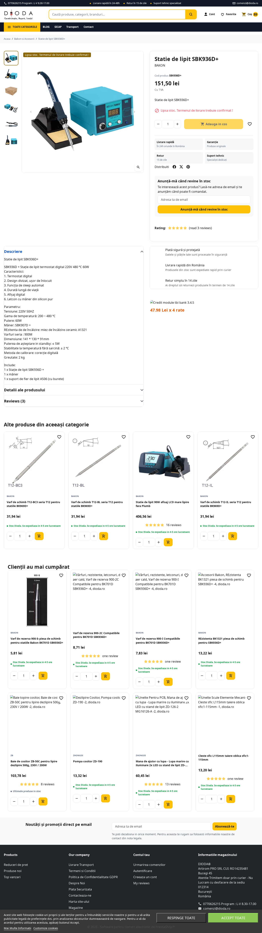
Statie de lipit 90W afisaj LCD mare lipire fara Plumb (162, 504)
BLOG (46, 27)
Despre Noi (77, 883)
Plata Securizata (80, 889)
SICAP (58, 27)
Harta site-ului (79, 901)
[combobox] (117, 14)
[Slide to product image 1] (11, 58)
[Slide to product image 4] (11, 107)
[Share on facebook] (174, 167)
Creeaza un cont (145, 877)
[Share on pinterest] (188, 167)
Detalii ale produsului (24, 389)
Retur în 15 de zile (137, 3)
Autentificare (142, 871)
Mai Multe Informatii (17, 928)
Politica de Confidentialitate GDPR (93, 877)
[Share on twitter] (181, 167)
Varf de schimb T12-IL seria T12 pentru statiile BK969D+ (225, 504)
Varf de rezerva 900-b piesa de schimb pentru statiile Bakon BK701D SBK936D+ (37, 640)
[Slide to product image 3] (11, 91)
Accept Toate (233, 918)
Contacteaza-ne (80, 895)
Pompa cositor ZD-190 (87, 761)
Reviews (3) (14, 401)
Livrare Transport (81, 865)
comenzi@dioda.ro (216, 908)
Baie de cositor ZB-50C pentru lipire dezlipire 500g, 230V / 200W (34, 763)
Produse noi (12, 871)
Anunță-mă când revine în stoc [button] (204, 209)
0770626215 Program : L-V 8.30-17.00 (229, 904)
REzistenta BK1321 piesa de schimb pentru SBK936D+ (221, 640)
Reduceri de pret (16, 865)
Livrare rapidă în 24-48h (106, 3)
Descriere (13, 251)
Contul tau (141, 855)
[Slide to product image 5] (11, 124)
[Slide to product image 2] (11, 74)
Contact (89, 27)
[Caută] (190, 14)
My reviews (141, 883)
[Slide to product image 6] (11, 140)
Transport (72, 27)
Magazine (76, 908)
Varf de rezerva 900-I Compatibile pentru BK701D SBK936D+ (158, 640)
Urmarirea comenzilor (149, 865)
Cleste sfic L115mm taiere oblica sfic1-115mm (223, 757)
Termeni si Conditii (82, 871)
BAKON (160, 65)
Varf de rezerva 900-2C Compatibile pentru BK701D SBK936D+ (96, 635)
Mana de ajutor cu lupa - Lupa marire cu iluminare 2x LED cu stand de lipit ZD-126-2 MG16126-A (162, 763)
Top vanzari (12, 877)
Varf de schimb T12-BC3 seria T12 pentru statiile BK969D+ (33, 504)
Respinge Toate (181, 918)
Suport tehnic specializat (167, 3)
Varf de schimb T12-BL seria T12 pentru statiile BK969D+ (97, 504)
